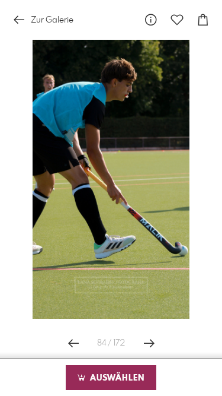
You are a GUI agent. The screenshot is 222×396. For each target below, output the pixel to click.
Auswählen (115, 378)
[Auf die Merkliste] (177, 20)
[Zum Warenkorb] (203, 20)
